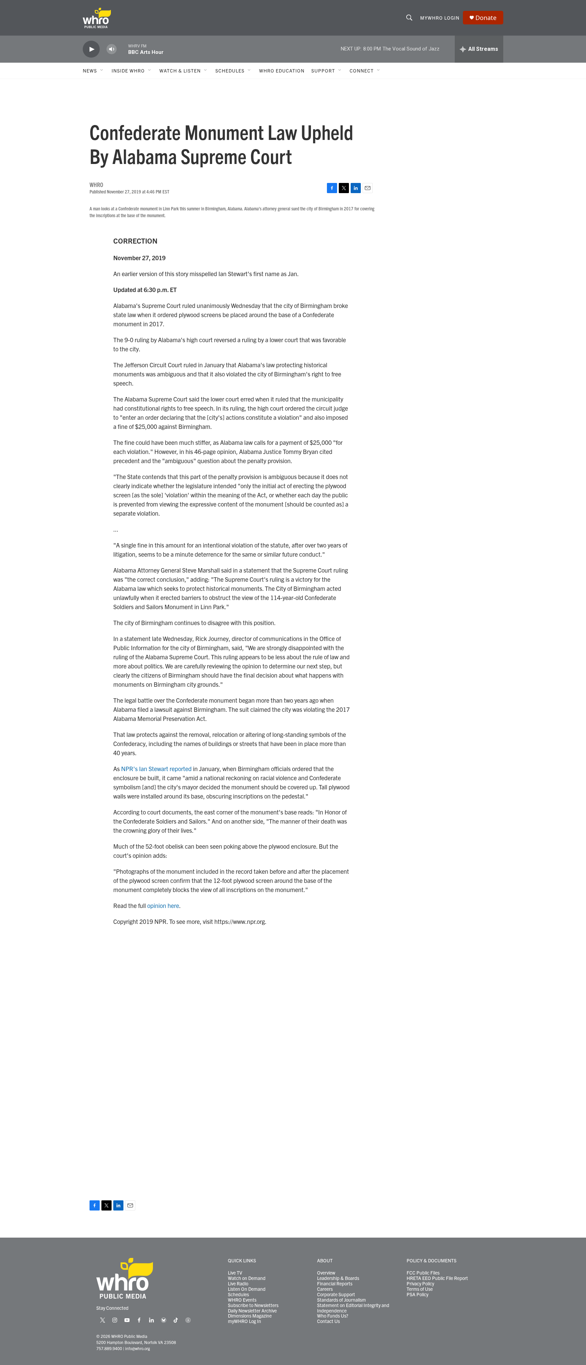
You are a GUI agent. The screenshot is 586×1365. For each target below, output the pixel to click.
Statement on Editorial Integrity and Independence (353, 1308)
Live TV (235, 1273)
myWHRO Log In (244, 1321)
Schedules (238, 1294)
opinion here (163, 905)
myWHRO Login (440, 18)
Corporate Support (336, 1294)
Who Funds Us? (332, 1316)
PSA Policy (417, 1294)
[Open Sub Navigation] (102, 70)
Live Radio (238, 1283)
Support (323, 70)
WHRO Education (282, 70)
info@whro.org (137, 1348)
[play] (91, 49)
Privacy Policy (420, 1283)
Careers (325, 1289)
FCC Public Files (423, 1273)
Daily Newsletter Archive (252, 1311)
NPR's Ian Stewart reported (156, 768)
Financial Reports (334, 1283)
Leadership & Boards (338, 1278)
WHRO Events (242, 1300)
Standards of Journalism (341, 1300)
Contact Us (328, 1321)
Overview (326, 1273)
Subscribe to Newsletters (253, 1305)
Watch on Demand (247, 1278)
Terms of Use (420, 1289)
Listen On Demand (247, 1289)
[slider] (122, 49)
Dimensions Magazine (250, 1316)
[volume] (111, 49)
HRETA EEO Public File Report (437, 1278)
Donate (485, 17)
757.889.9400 (109, 1348)
